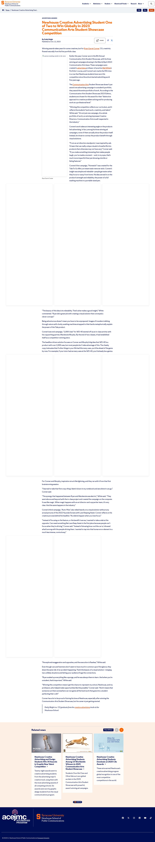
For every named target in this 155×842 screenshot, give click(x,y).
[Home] (10, 3)
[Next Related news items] (121, 730)
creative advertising (82, 707)
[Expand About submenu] (143, 4)
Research (134, 4)
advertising (81, 68)
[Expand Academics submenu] (90, 4)
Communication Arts (81, 84)
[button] (54, 117)
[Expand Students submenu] (111, 4)
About (140, 4)
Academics (85, 4)
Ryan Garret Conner (92, 48)
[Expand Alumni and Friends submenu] (128, 4)
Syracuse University (43, 838)
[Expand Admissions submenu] (102, 4)
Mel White (106, 68)
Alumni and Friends (120, 4)
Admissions (97, 4)
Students (107, 4)
